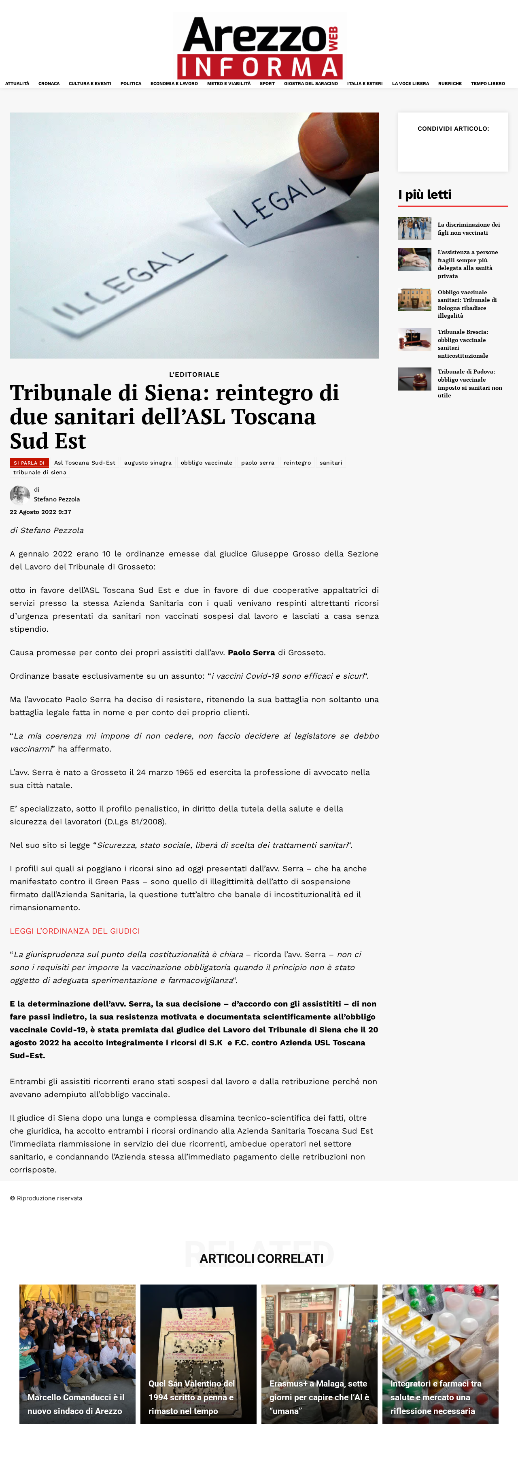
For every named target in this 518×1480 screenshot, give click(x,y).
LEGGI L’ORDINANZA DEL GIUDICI (75, 931)
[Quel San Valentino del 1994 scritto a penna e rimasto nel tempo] (198, 1354)
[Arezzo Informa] (260, 48)
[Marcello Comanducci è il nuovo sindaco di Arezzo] (77, 1354)
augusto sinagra (148, 462)
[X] (435, 148)
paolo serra (258, 462)
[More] (509, 148)
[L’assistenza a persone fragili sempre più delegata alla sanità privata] (414, 259)
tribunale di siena (39, 472)
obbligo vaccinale (207, 462)
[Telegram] (490, 148)
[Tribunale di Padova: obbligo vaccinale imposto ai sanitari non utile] (414, 379)
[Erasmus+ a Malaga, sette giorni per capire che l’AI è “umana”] (319, 1354)
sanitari (331, 462)
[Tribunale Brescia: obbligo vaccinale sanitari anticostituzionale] (414, 339)
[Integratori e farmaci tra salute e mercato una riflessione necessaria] (440, 1354)
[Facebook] (416, 148)
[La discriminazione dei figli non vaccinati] (414, 228)
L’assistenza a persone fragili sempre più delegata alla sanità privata (468, 264)
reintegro (297, 462)
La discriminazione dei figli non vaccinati (469, 228)
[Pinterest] (453, 148)
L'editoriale (194, 374)
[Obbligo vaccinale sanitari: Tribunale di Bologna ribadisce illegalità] (414, 299)
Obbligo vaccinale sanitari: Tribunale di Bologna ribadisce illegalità (467, 304)
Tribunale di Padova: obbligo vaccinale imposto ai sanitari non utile (470, 383)
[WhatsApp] (472, 148)
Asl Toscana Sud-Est (85, 462)
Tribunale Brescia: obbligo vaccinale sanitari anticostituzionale (463, 343)
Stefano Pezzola (57, 499)
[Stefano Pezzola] (22, 495)
